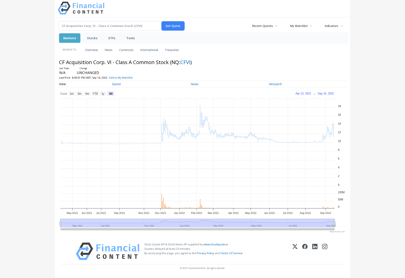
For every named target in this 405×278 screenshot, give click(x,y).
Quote (116, 84)
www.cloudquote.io (216, 244)
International (149, 50)
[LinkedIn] (314, 251)
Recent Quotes (262, 26)
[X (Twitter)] (295, 251)
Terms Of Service (231, 253)
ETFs (111, 38)
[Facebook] (305, 251)
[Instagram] (324, 251)
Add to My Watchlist (120, 77)
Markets (69, 38)
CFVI (185, 62)
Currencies (126, 50)
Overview (91, 50)
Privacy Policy (205, 253)
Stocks (92, 38)
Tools (130, 38)
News (108, 50)
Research (275, 84)
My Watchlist (299, 26)
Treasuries (172, 50)
